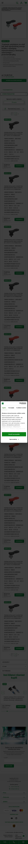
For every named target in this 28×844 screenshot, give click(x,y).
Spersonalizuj (13, 439)
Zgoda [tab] (4, 407)
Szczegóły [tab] (11, 407)
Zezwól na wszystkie (14, 434)
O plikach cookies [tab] (21, 407)
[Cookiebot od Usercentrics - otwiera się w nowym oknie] (19, 403)
